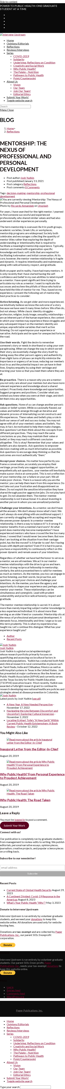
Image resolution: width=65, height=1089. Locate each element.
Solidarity (18, 1040)
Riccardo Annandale (22, 205)
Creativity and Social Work (28, 1046)
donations (36, 919)
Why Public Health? (24, 1049)
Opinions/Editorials (18, 1024)
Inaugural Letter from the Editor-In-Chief (29, 749)
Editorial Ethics (22, 1074)
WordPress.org (15, 996)
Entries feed (13, 990)
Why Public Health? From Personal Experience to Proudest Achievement (32, 776)
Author (11, 635)
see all (36, 698)
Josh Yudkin (27, 177)
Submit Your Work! (18, 1078)
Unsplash (43, 205)
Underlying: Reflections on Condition (34, 1043)
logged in (19, 819)
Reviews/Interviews (18, 1030)
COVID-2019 (21, 1036)
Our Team (19, 1068)
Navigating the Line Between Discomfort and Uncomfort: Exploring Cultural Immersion (32, 712)
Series (10, 1033)
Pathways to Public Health (28, 1055)
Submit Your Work (14, 825)
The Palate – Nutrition (26, 1052)
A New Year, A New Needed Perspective (30, 704)
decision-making (16, 193)
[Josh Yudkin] (8, 644)
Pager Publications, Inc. (29, 1010)
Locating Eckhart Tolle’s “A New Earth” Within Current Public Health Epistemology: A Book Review (33, 723)
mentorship (33, 193)
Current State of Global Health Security (29, 890)
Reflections (30, 184)
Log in (10, 987)
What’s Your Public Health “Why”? (26, 902)
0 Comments (32, 187)
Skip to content (8, 1)
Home (10, 1021)
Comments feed (16, 993)
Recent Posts (14, 639)
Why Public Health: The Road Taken (25, 800)
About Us (12, 1062)
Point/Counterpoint (24, 1059)
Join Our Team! (22, 1071)
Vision (16, 1065)
